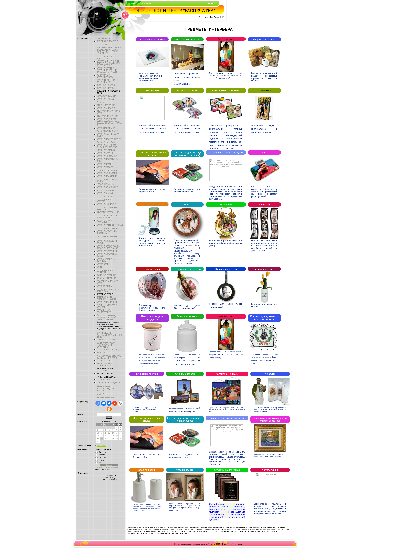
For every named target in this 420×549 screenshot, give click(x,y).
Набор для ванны (147, 470)
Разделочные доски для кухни (226, 152)
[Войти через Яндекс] (114, 403)
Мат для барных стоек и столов (152, 154)
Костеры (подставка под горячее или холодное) (187, 154)
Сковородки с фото (226, 269)
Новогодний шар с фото (187, 269)
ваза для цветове (264, 269)
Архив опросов (112, 467)
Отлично (102, 452)
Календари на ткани (227, 373)
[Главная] (209, 4)
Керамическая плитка (152, 39)
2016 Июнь (101, 446)
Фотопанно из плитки (187, 39)
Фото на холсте (184, 470)
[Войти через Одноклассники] (109, 409)
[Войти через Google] (120, 403)
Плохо (101, 460)
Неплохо (102, 457)
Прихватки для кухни (146, 373)
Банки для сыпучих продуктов (152, 318)
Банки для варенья (187, 316)
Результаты (99, 467)
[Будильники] (187, 223)
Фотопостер (264, 204)
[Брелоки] (264, 223)
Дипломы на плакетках (227, 470)
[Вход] (215, 4)
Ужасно (102, 463)
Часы (187, 204)
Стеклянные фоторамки (225, 90)
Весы (264, 152)
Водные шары (152, 269)
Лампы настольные (152, 204)
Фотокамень (152, 90)
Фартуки (270, 373)
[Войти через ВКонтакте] (103, 403)
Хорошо (102, 455)
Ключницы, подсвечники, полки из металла (264, 318)
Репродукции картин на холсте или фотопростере (270, 419)
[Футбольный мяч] (146, 487)
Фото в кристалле (187, 90)
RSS (222, 17)
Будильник (226, 204)
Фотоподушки (270, 470)
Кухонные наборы (185, 373)
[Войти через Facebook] (109, 403)
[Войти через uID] (97, 403)
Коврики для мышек (264, 39)
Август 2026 (109, 422)
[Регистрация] (212, 4)
